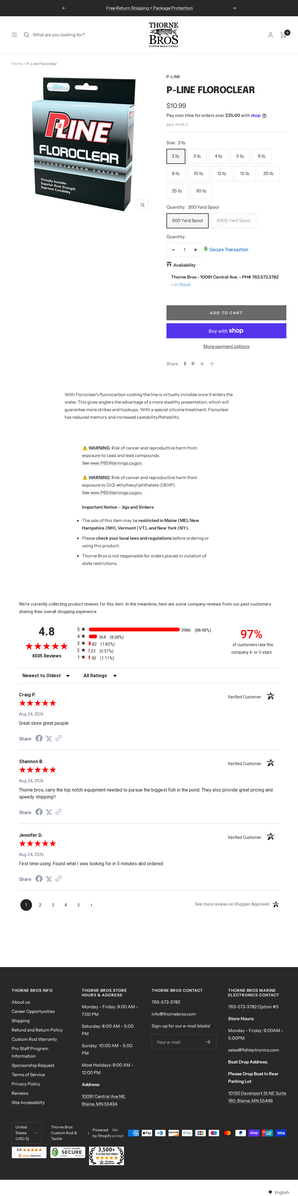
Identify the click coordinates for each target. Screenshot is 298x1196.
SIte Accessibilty (28, 1102)
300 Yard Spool (187, 220)
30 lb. (201, 191)
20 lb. (268, 173)
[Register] (208, 1042)
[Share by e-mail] (212, 364)
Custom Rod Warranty (34, 1039)
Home (17, 63)
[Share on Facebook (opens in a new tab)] (39, 739)
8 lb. (176, 173)
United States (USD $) (22, 1133)
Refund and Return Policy (37, 1030)
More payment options (226, 346)
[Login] (270, 34)
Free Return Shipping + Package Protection (149, 8)
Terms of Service (28, 1074)
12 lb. (222, 173)
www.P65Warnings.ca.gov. (116, 463)
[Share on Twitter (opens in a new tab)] (48, 738)
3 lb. (197, 156)
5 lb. (240, 156)
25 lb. (177, 191)
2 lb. (176, 156)
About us (21, 1002)
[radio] (149, 629)
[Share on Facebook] (185, 364)
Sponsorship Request (33, 1065)
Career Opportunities (33, 1011)
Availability (184, 265)
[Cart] (283, 35)
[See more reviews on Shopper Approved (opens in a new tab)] (58, 738)
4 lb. (219, 156)
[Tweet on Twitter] (202, 364)
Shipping (21, 1020)
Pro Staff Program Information (30, 1052)
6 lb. (262, 156)
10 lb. (199, 173)
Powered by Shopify (102, 1133)
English (282, 1192)
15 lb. (245, 173)
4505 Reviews (53, 656)
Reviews (20, 1093)
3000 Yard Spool (234, 220)
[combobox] (278, 1192)
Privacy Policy (26, 1084)
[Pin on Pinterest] (192, 364)
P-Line (173, 76)
